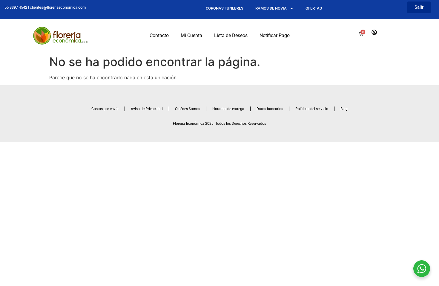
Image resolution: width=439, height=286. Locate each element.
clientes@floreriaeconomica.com (58, 7)
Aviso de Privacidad (147, 109)
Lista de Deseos (231, 35)
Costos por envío (105, 109)
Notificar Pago (275, 35)
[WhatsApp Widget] (421, 268)
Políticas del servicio (311, 109)
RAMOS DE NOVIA (271, 8)
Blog (344, 109)
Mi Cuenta (191, 35)
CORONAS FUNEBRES (224, 8)
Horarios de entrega (228, 109)
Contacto (159, 35)
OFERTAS (314, 8)
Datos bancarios (270, 109)
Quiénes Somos (187, 109)
